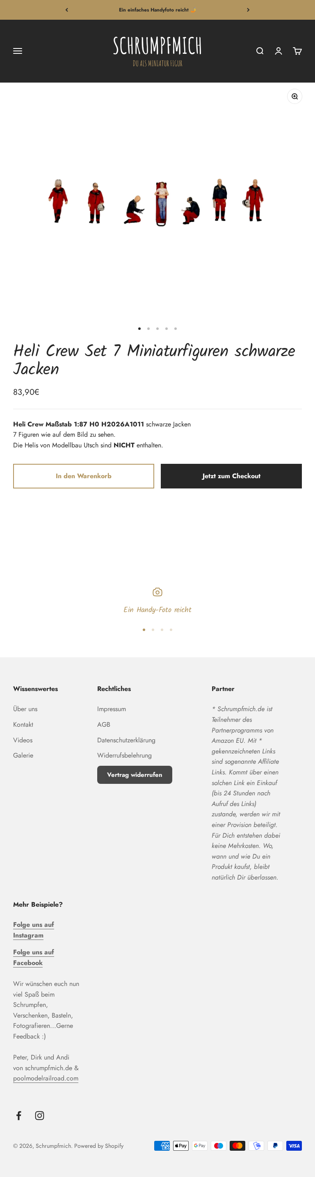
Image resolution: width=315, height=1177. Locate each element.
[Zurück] (66, 10)
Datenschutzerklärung (126, 740)
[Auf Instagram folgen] (39, 1115)
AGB (103, 724)
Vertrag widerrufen (134, 774)
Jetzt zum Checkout (231, 476)
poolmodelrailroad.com (45, 1078)
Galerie (23, 755)
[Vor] (248, 10)
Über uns (25, 709)
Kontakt (23, 724)
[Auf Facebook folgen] (18, 1115)
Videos (22, 740)
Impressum (111, 709)
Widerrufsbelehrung (124, 755)
